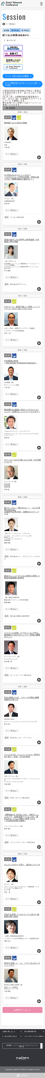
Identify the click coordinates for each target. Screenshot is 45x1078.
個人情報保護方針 (30, 1031)
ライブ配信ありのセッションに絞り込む (21, 84)
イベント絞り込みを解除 (17, 76)
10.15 (25, 30)
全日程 (6, 30)
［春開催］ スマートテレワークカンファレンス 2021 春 (21, 1046)
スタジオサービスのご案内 (33, 1036)
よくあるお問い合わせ (9, 1036)
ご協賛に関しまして (8, 1031)
